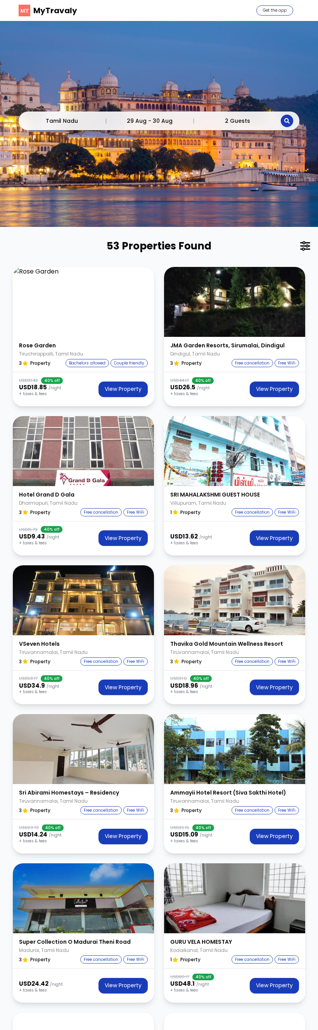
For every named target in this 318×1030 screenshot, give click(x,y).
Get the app (275, 10)
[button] (83, 302)
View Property (123, 389)
